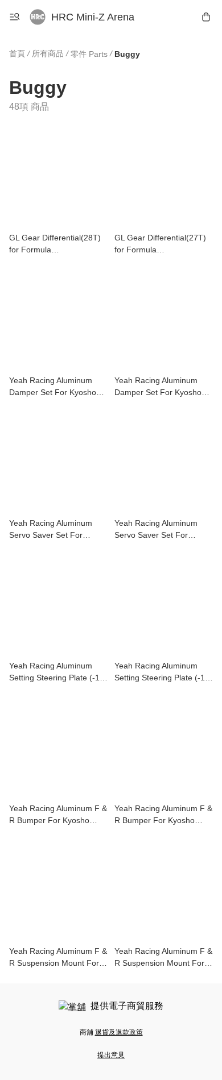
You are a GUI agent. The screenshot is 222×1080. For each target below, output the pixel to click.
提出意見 (111, 1055)
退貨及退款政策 (119, 1032)
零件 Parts (89, 54)
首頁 (17, 53)
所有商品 (48, 53)
